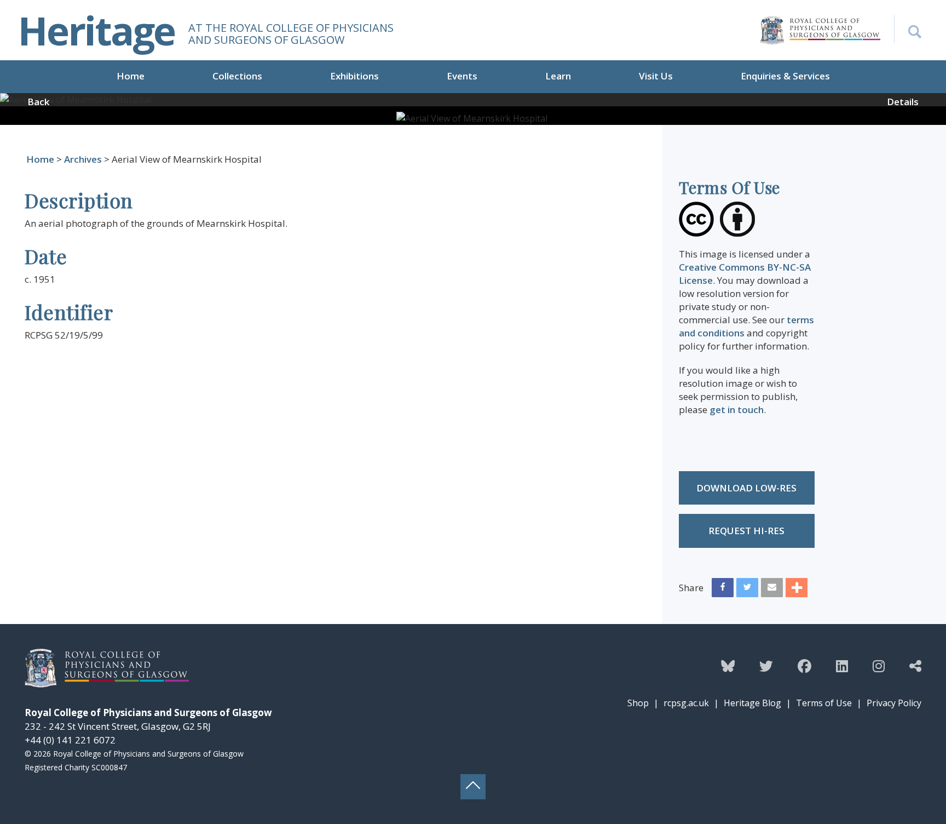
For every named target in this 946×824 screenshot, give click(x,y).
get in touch (737, 409)
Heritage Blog (752, 703)
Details (903, 101)
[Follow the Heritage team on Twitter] (766, 665)
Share (691, 587)
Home (131, 76)
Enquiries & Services (785, 76)
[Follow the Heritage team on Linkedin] (842, 665)
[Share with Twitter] (747, 589)
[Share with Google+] (796, 589)
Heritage (96, 30)
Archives (83, 159)
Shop (638, 703)
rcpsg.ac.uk (686, 703)
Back (38, 101)
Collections (237, 76)
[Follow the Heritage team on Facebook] (804, 665)
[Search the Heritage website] (907, 29)
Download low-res (746, 488)
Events (462, 76)
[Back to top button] (473, 786)
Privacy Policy (894, 703)
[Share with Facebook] (723, 589)
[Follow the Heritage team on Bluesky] (728, 665)
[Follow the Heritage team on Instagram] (879, 665)
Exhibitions (354, 76)
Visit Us (656, 76)
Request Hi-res (746, 530)
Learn (558, 76)
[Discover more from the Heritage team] (915, 665)
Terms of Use (824, 703)
